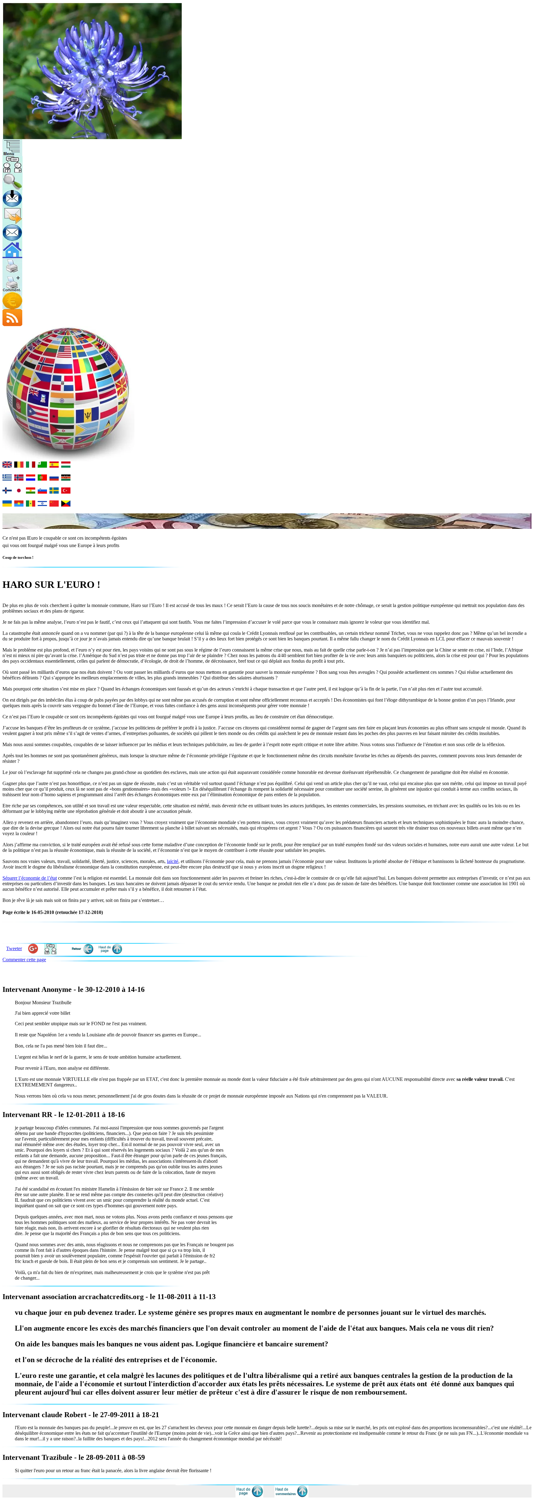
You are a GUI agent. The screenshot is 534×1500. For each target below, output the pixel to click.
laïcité (172, 861)
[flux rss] (12, 324)
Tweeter (14, 948)
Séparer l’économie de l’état (29, 878)
